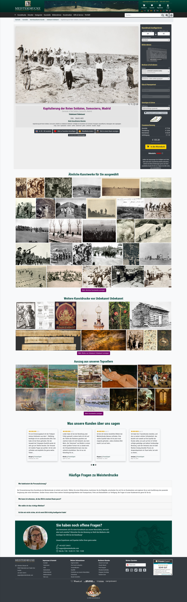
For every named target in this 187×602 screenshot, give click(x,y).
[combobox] (156, 40)
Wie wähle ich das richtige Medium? (31, 506)
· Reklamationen (47, 574)
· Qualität (72, 570)
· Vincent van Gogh (103, 563)
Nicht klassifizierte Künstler (37, 20)
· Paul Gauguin (102, 567)
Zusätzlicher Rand (146, 37)
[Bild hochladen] (171, 15)
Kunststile (47, 15)
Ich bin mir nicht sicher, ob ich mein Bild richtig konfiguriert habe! (42, 512)
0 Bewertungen (81, 135)
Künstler (30, 15)
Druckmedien (67, 15)
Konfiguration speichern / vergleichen (156, 113)
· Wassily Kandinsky (103, 570)
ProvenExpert (38, 457)
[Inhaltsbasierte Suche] (167, 15)
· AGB (44, 567)
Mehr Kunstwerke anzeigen (93, 413)
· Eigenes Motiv (74, 563)
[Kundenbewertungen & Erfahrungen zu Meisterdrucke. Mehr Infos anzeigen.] (162, 567)
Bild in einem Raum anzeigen (108, 131)
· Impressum (46, 565)
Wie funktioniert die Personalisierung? (32, 484)
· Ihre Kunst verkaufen (76, 565)
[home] (15, 15)
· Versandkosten (74, 567)
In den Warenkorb (157, 147)
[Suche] (163, 15)
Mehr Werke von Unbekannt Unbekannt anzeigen (93, 353)
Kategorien (38, 15)
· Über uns (45, 577)
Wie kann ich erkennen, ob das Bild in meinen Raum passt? (39, 499)
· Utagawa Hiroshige (103, 572)
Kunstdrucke (22, 15)
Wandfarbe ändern (87, 131)
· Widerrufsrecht (47, 572)
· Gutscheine (73, 574)
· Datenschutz (46, 570)
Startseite (17, 20)
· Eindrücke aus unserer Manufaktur (79, 572)
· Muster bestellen (75, 577)
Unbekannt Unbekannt (53, 20)
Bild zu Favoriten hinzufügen (66, 131)
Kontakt (87, 15)
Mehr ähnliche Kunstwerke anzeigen (93, 290)
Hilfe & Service (78, 15)
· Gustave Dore (102, 574)
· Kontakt (45, 563)
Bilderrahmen (56, 15)
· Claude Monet (102, 565)
